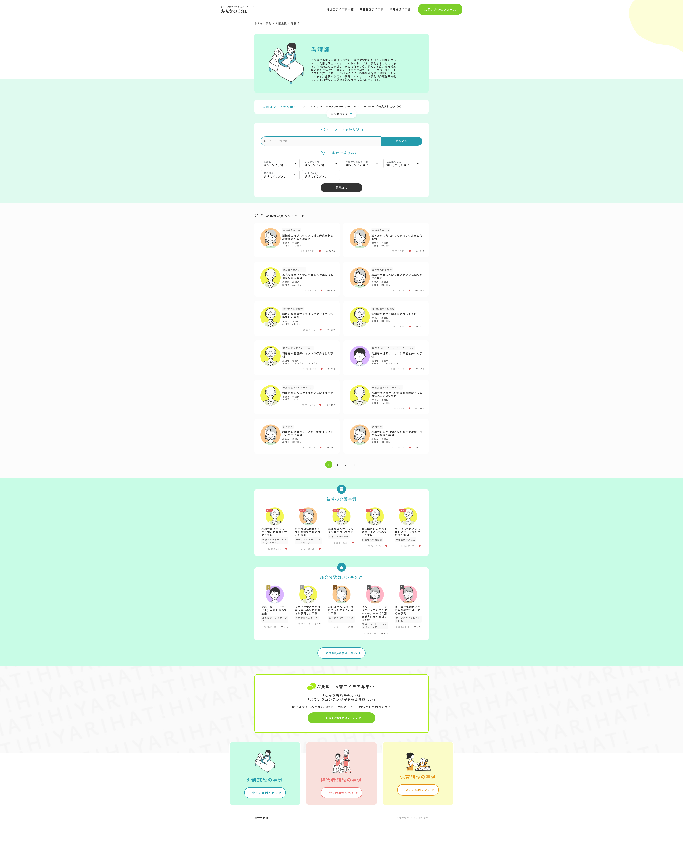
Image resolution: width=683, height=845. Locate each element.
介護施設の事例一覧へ (341, 653)
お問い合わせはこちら (341, 718)
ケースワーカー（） (338, 106)
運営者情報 (261, 817)
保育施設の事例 (400, 9)
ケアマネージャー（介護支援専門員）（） (378, 106)
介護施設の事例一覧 (340, 9)
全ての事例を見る (265, 793)
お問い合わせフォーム (440, 9)
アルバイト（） (313, 106)
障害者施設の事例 (372, 9)
